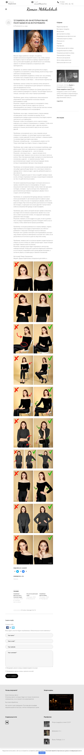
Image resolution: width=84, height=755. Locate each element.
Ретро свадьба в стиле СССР (65, 89)
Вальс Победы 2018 (58, 739)
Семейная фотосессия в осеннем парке (18, 595)
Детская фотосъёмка (63, 34)
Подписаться (12, 4)
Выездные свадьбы (63, 29)
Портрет (59, 43)
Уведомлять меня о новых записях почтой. (20, 671)
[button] (7, 627)
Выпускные (60, 31)
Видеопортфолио (62, 26)
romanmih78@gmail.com (40, 4)
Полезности (18, 26)
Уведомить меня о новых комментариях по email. (22, 668)
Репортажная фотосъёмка (65, 48)
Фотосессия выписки (63, 57)
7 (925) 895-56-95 (66, 4)
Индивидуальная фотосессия (66, 36)
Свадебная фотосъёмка (64, 50)
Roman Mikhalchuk (42, 9)
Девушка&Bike (56, 731)
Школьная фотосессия (64, 62)
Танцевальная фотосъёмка (65, 53)
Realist (71, 85)
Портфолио (60, 46)
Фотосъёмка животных (64, 60)
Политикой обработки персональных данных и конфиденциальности (64, 750)
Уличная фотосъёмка (63, 55)
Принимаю (42, 752)
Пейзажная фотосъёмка (64, 38)
